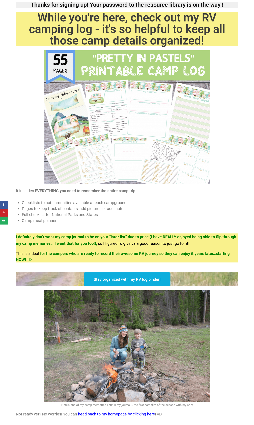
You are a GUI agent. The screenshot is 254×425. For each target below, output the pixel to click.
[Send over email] (4, 221)
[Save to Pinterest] (4, 213)
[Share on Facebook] (4, 205)
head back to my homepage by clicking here (116, 414)
